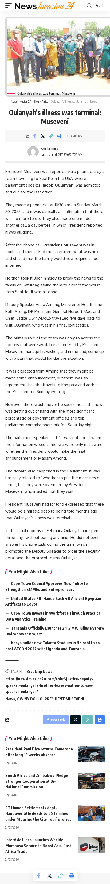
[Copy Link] (51, 136)
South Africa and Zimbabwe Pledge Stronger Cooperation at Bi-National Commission (36, 781)
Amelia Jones (49, 149)
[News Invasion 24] (45, 5)
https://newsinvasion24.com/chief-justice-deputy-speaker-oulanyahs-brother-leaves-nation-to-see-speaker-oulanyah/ (49, 685)
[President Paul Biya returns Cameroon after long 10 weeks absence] (91, 754)
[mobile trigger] (9, 5)
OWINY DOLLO (29, 699)
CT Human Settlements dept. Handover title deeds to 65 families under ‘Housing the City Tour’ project (38, 813)
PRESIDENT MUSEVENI (64, 699)
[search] (89, 6)
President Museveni (63, 244)
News (10, 699)
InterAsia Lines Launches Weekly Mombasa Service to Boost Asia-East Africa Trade (38, 845)
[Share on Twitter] (42, 136)
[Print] (59, 136)
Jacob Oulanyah (57, 185)
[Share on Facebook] (34, 136)
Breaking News (39, 671)
